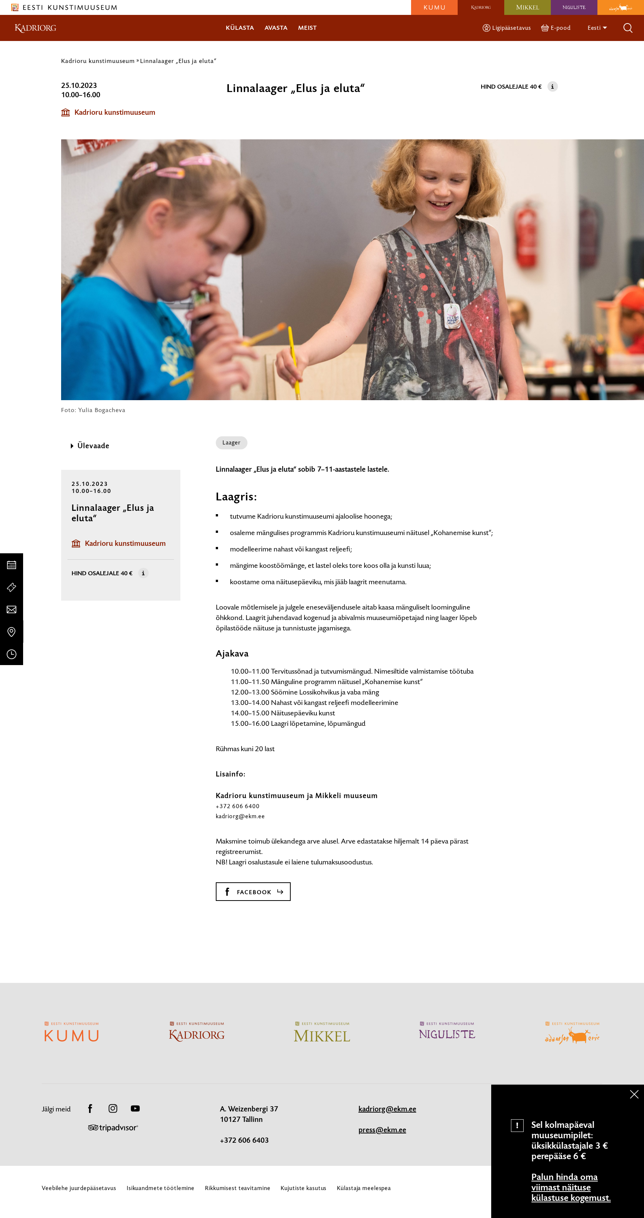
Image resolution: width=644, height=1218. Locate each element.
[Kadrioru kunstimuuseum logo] (481, 7)
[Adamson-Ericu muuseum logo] (620, 7)
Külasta (240, 28)
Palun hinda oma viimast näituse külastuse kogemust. (571, 1187)
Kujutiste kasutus (303, 1188)
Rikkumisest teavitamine (237, 1188)
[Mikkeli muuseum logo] (527, 7)
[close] (634, 1094)
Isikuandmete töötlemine (161, 1188)
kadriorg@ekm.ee (240, 816)
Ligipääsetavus (511, 27)
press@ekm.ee (382, 1130)
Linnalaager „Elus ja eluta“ (178, 60)
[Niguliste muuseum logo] (574, 7)
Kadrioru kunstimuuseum (98, 60)
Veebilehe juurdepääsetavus (79, 1188)
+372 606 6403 (244, 1140)
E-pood (560, 27)
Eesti (595, 27)
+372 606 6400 (238, 806)
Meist (307, 28)
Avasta (276, 28)
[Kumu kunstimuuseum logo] (434, 7)
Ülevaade (94, 446)
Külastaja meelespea (364, 1188)
